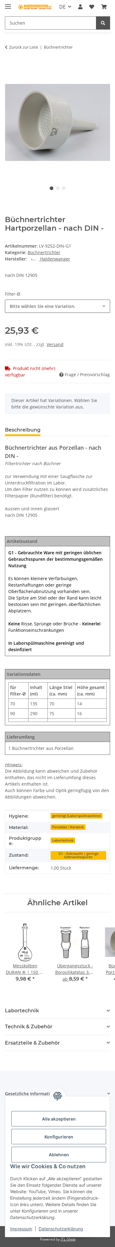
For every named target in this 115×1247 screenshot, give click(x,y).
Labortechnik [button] (22, 1011)
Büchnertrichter (44, 252)
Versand (55, 344)
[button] (80, 7)
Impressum (21, 1228)
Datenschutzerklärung (61, 1228)
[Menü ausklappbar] (8, 4)
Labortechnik (62, 840)
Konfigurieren (58, 1136)
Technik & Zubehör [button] (28, 1027)
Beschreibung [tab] (22, 430)
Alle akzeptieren (59, 1119)
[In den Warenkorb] (10, 66)
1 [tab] (51, 188)
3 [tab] (64, 188)
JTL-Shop (68, 1239)
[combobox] (57, 306)
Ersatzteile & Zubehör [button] (32, 1043)
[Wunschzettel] (92, 7)
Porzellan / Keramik (68, 827)
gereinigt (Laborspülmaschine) (76, 816)
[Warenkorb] (104, 7)
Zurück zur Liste (23, 47)
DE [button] (62, 6)
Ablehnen (59, 1154)
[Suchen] (103, 23)
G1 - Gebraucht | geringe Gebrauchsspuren (78, 855)
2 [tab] (57, 188)
